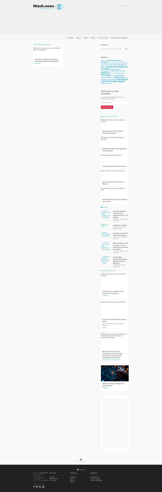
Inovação (111, 66)
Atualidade (70, 38)
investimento (105, 71)
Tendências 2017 (95, 477)
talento (114, 79)
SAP (109, 77)
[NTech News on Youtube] (43, 486)
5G (101, 61)
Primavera (113, 75)
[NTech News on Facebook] (34, 486)
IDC (104, 67)
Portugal (105, 74)
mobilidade (122, 71)
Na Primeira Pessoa (103, 38)
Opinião (105, 207)
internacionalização (115, 69)
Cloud (104, 62)
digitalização (119, 63)
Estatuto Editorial (53, 478)
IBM (102, 67)
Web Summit (109, 83)
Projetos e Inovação (109, 116)
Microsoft (115, 71)
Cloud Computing (95, 478)
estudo (111, 65)
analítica (104, 60)
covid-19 (109, 63)
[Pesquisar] (126, 48)
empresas (103, 65)
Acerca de (52, 473)
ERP (107, 64)
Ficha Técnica (53, 480)
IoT (110, 71)
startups (109, 79)
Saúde (112, 77)
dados (113, 63)
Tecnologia (122, 79)
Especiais (93, 473)
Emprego (124, 63)
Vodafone (103, 83)
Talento (93, 38)
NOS (110, 73)
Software (103, 79)
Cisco (122, 60)
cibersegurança (113, 60)
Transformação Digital (96, 480)
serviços (126, 77)
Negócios (78, 38)
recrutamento (120, 75)
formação (116, 65)
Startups (86, 38)
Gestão (121, 65)
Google (125, 64)
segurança (119, 77)
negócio (105, 72)
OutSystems (117, 73)
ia (127, 64)
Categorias (73, 473)
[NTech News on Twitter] (37, 486)
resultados (104, 77)
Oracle (112, 73)
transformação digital (113, 81)
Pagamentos (123, 73)
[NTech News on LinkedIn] (40, 486)
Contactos (52, 477)
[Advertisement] (81, 23)
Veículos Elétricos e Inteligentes (119, 38)
